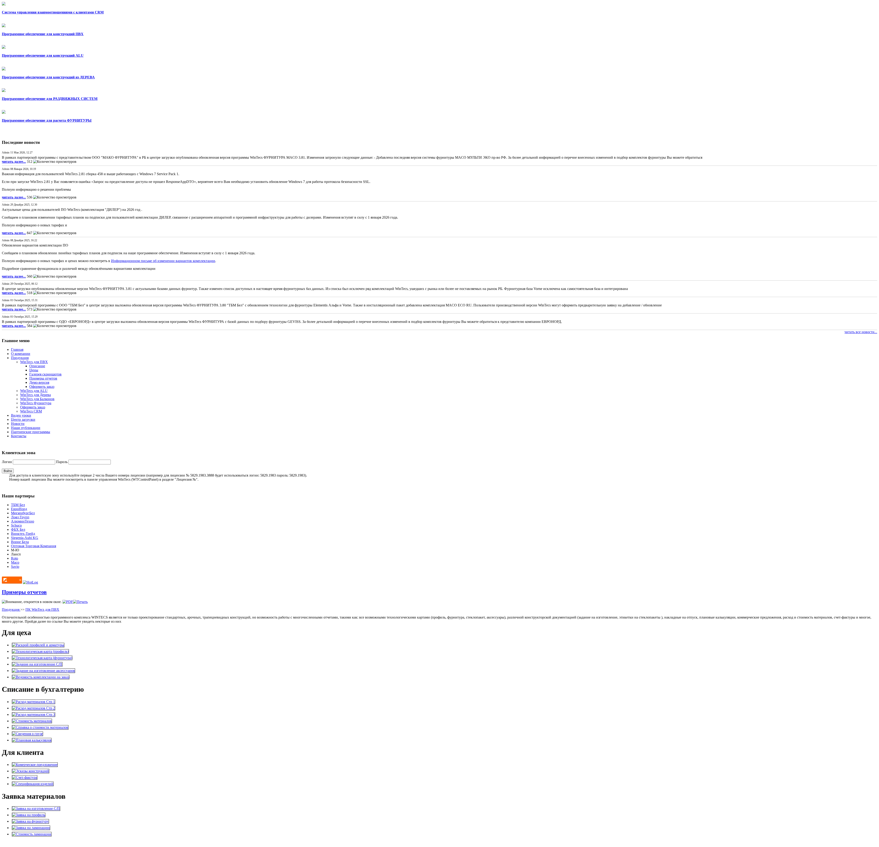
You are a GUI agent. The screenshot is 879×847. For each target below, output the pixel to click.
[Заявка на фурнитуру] (30, 821)
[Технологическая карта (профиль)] (40, 651)
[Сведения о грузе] (27, 734)
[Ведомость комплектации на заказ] (40, 677)
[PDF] (67, 602)
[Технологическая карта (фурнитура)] (42, 658)
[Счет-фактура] (24, 777)
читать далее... (14, 162)
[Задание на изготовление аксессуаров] (43, 671)
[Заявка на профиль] (28, 815)
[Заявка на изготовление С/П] (36, 808)
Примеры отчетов (24, 592)
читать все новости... (860, 332)
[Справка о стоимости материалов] (40, 727)
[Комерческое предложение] (35, 765)
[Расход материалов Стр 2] (33, 708)
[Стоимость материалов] (32, 721)
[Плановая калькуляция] (31, 740)
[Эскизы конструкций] (30, 771)
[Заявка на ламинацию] (31, 828)
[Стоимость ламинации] (31, 834)
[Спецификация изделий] (32, 784)
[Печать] (80, 602)
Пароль (62, 462)
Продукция (11, 609)
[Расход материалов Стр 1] (33, 702)
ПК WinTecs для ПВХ (42, 609)
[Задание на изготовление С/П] (37, 664)
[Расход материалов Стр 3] (33, 714)
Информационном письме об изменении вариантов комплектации (163, 261)
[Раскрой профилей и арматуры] (38, 645)
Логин (7, 462)
